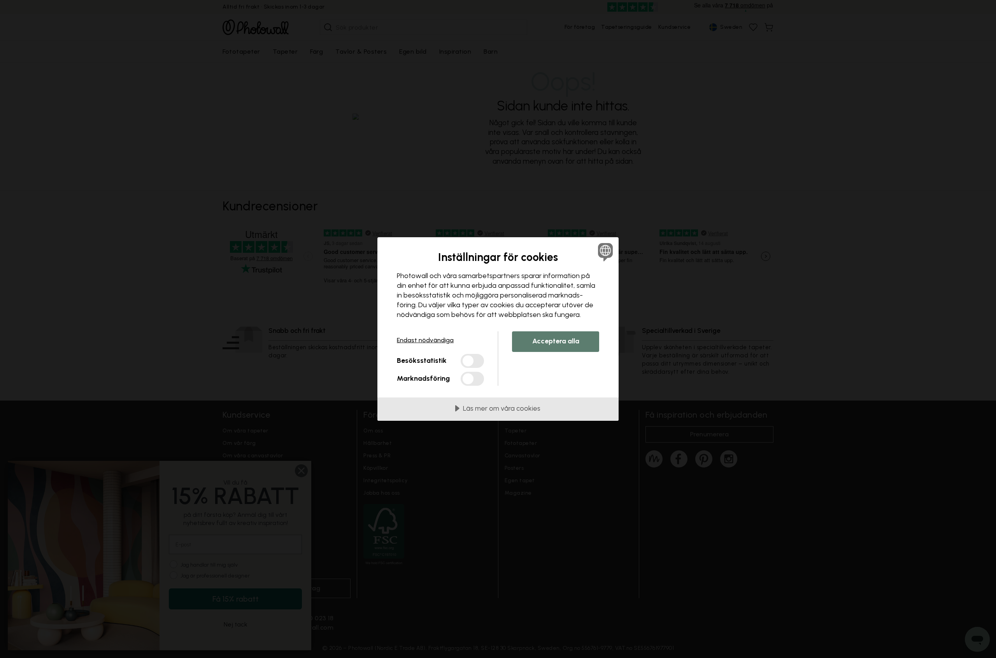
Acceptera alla (555, 341)
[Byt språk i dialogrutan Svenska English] (604, 251)
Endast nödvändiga (425, 340)
